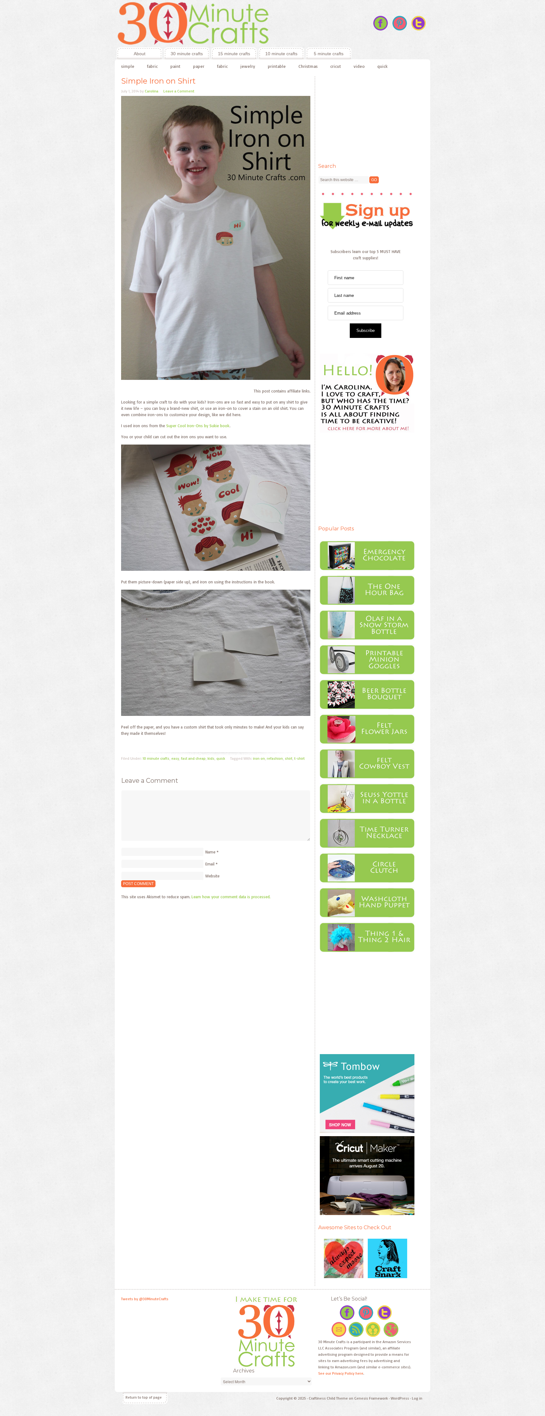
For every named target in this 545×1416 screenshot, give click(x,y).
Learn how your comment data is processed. (230, 896)
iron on (259, 758)
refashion (275, 758)
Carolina (151, 91)
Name (210, 851)
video (359, 66)
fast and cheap (193, 758)
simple (127, 66)
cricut (335, 66)
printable (277, 66)
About (131, 53)
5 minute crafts (328, 53)
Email (209, 863)
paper (198, 66)
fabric (152, 66)
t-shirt (299, 758)
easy (175, 758)
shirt (288, 758)
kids (211, 758)
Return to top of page (144, 1397)
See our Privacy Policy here (340, 1373)
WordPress (400, 1398)
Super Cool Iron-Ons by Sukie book (197, 425)
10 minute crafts (281, 53)
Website (212, 875)
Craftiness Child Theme (328, 1398)
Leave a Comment (178, 91)
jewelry (247, 66)
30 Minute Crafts (233, 23)
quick (382, 66)
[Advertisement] (365, 115)
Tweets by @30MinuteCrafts (144, 1298)
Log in (417, 1398)
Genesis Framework (371, 1398)
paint (175, 66)
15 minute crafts (234, 53)
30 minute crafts (187, 53)
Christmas (308, 66)
